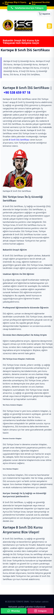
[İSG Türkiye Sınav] (17, 25)
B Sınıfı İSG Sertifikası (19, 139)
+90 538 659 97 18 (17, 92)
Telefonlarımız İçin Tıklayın (29, 8)
